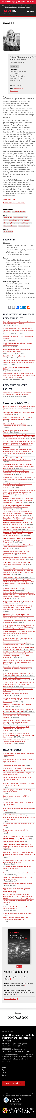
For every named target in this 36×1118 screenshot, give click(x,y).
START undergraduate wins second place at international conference (17, 778)
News (4, 1068)
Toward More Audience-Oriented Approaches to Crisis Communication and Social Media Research (18, 546)
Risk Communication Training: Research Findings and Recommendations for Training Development (18, 700)
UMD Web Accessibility (22, 1051)
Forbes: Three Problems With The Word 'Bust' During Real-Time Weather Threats (17, 769)
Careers (10, 1031)
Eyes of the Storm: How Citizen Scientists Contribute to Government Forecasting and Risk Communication (18, 472)
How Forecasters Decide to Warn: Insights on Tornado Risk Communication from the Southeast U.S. (18, 330)
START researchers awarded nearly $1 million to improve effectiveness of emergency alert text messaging (18, 900)
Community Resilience (21, 217)
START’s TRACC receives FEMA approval (16, 839)
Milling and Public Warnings (11, 577)
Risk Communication (18, 211)
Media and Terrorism (10, 226)
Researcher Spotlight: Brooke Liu (13, 841)
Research (14, 932)
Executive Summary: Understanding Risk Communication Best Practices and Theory (16, 728)
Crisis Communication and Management (16, 220)
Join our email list (13, 1083)
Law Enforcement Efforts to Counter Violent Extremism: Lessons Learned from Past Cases (17, 722)
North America (8, 231)
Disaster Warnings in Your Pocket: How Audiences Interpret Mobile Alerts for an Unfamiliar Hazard (19, 633)
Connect (4, 1072)
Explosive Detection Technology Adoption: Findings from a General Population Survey (16, 553)
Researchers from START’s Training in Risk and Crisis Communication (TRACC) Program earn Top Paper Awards (19, 854)
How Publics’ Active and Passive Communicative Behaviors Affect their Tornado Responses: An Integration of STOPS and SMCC (18, 500)
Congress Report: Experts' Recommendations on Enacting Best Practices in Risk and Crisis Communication (18, 684)
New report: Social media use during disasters (17, 883)
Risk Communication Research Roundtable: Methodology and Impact (17, 867)
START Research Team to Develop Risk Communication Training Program (15, 918)
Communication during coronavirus (14, 765)
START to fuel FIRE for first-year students (16, 836)
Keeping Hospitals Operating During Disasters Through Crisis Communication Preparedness (17, 540)
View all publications (10, 999)
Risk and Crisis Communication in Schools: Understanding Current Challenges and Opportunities (16, 507)
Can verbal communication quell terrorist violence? (19, 873)
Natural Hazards (24, 226)
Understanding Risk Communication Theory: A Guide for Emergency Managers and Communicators (17, 741)
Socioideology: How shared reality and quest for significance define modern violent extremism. (19, 992)
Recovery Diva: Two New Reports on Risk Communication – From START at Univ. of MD (17, 895)
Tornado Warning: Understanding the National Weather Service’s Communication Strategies (17, 485)
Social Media (8, 217)
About (4, 1031)
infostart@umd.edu (19, 1046)
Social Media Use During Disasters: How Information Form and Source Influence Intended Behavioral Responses (18, 616)
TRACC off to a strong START (12, 815)
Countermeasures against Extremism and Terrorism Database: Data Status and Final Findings (16, 715)
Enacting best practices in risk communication (17, 913)
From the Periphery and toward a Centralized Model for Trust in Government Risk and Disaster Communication (18, 466)
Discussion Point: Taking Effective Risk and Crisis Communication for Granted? (18, 861)
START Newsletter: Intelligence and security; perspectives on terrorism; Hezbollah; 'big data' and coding (18, 846)
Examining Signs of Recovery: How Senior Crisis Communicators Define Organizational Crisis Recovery (18, 662)
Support (4, 1075)
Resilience (7, 211)
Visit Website (14, 91)
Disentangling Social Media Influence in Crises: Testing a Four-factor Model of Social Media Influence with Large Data (18, 533)
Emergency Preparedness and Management (18, 223)
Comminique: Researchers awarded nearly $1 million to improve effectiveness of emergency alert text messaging (17, 889)
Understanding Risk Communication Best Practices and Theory (16, 908)
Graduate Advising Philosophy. (14, 203)
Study (4, 1070)
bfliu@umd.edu (18, 88)
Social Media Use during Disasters (14, 356)
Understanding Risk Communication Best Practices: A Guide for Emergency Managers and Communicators (18, 735)
